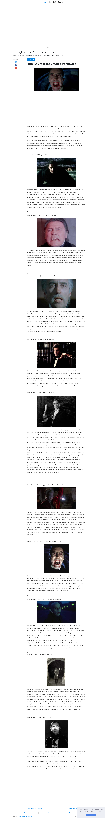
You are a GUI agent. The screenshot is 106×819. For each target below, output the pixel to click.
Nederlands (35, 813)
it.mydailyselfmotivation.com (25, 816)
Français (64, 813)
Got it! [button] (91, 815)
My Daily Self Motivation (55, 2)
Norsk (49, 813)
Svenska (43, 813)
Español (77, 813)
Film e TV (31, 59)
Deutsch (26, 813)
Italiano (56, 813)
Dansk (70, 813)
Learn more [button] (98, 811)
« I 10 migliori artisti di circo (34, 808)
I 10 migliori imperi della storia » (77, 808)
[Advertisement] (53, 16)
